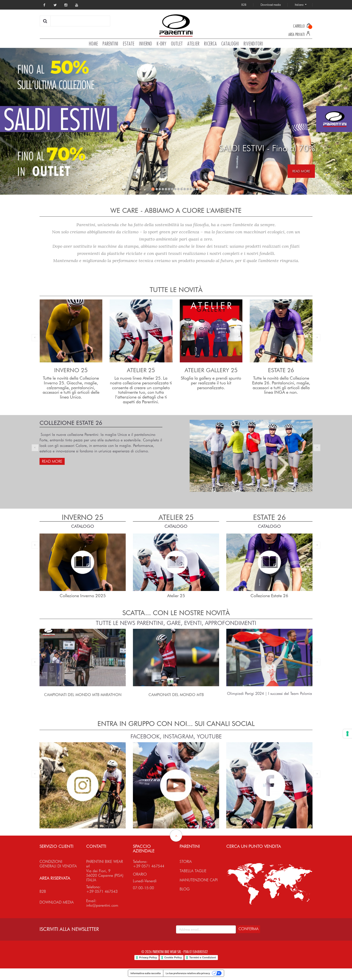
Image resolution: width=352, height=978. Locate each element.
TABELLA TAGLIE (193, 871)
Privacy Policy (148, 957)
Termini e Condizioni (202, 957)
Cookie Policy (173, 957)
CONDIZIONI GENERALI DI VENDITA (58, 863)
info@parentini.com (102, 905)
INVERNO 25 (281, 370)
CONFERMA (248, 929)
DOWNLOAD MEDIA (57, 902)
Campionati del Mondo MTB (82, 694)
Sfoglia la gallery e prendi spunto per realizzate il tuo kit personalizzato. (141, 383)
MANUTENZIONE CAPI (199, 880)
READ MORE (301, 171)
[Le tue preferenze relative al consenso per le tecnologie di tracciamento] (347, 733)
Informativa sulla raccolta (146, 973)
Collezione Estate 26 (176, 595)
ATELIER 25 (71, 370)
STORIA (186, 861)
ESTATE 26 (211, 370)
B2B (43, 891)
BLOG (185, 889)
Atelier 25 (83, 595)
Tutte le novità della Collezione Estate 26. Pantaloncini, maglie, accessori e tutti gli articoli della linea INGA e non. (211, 385)
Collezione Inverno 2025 (269, 595)
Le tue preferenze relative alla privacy (188, 973)
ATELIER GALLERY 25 (140, 370)
